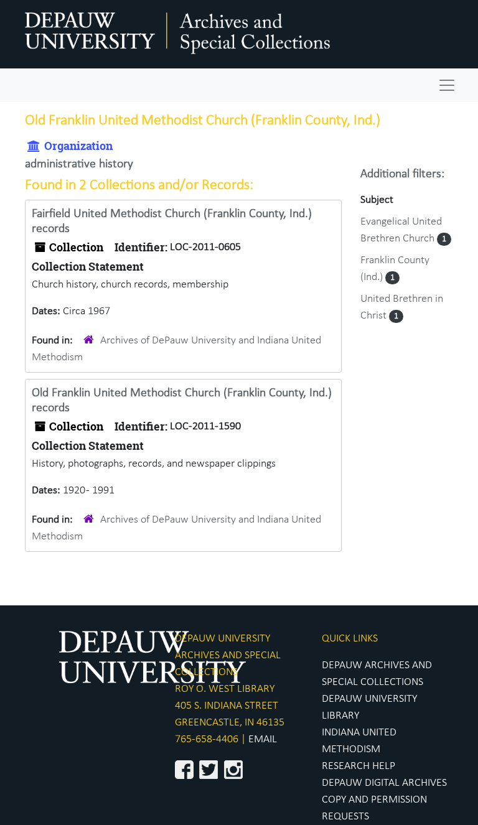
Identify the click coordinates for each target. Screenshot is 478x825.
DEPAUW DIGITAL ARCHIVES (384, 783)
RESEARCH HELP (358, 766)
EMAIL (262, 739)
